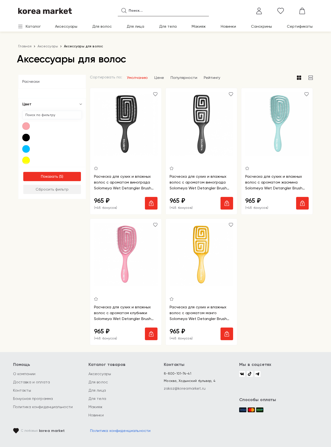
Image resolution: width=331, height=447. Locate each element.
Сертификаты (300, 26)
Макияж (199, 26)
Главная (25, 46)
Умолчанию (137, 77)
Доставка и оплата (31, 382)
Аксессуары (66, 26)
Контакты (22, 390)
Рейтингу (212, 77)
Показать (49, 176)
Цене (159, 77)
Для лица (135, 26)
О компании (24, 373)
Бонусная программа (33, 398)
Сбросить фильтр (52, 189)
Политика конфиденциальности (43, 407)
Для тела (168, 26)
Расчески (30, 81)
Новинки (228, 26)
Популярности (184, 77)
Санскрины (261, 26)
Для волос (102, 26)
